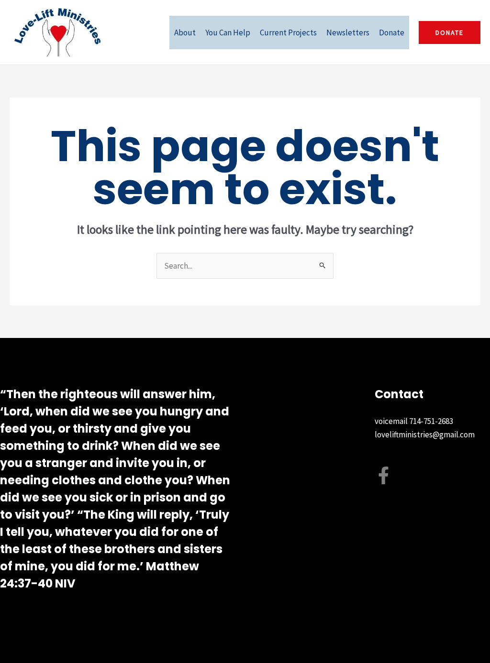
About (185, 32)
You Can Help (227, 32)
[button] (449, 32)
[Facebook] (383, 475)
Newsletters (347, 32)
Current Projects (288, 32)
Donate (391, 32)
